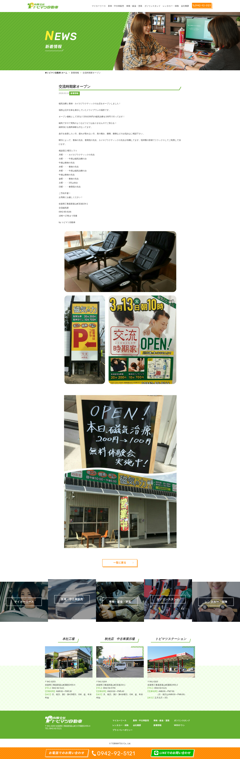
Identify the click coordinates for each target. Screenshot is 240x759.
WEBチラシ (179, 725)
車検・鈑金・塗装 (162, 720)
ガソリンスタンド (182, 720)
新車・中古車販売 (141, 720)
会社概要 (137, 725)
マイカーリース (119, 720)
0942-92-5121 (55, 728)
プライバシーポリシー (122, 730)
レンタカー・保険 (120, 725)
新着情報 (158, 725)
